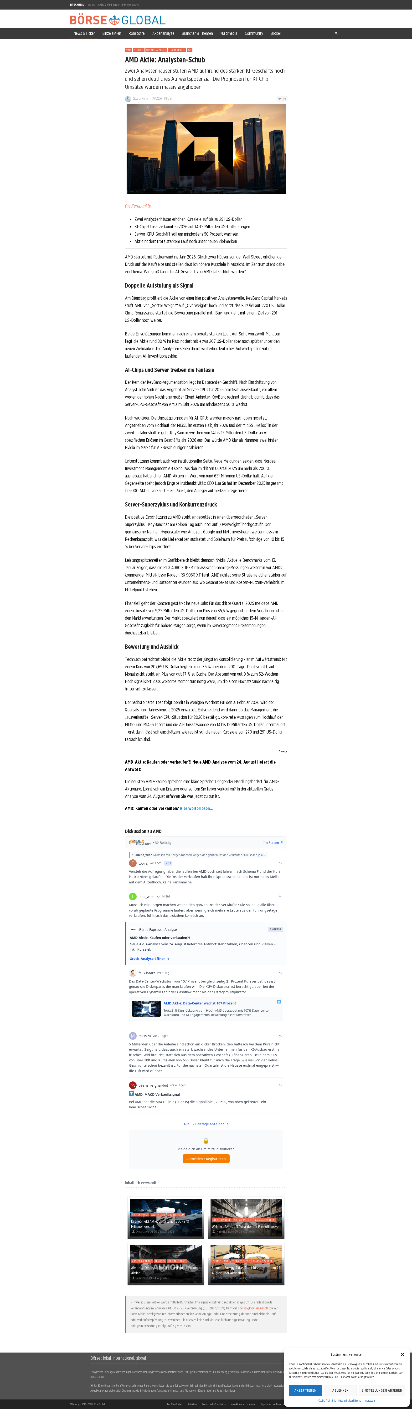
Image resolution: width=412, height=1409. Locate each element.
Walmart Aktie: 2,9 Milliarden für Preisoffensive (113, 4)
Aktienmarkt (140, 1214)
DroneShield (176, 1214)
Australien (158, 1214)
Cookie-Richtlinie (327, 1400)
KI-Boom (139, 49)
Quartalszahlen (156, 49)
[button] (402, 1354)
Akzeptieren (305, 1390)
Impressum (370, 1400)
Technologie (177, 49)
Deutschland (221, 1261)
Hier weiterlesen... (196, 808)
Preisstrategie (242, 1219)
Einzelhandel (222, 1219)
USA (189, 49)
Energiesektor (241, 1261)
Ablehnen (340, 1390)
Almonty (160, 1261)
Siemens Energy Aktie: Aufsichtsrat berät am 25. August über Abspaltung (246, 1270)
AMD (128, 49)
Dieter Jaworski (141, 98)
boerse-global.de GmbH (253, 1308)
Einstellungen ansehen (382, 1390)
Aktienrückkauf (142, 1261)
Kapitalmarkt (177, 1261)
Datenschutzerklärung (349, 1400)
